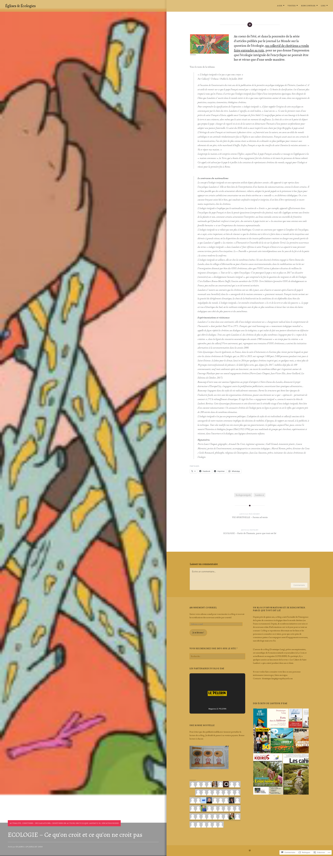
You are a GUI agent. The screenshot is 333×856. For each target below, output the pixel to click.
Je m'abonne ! (198, 632)
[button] (260, 718)
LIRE (323, 5)
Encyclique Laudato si (88, 823)
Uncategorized (110, 823)
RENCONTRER (308, 5)
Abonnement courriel (203, 607)
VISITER (292, 5)
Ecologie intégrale (243, 495)
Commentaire (299, 585)
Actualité (15, 823)
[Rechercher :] (217, 656)
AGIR (279, 5)
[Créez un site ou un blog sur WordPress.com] (250, 850)
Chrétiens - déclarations (36, 823)
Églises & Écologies (20, 5)
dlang (20, 846)
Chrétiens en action (63, 823)
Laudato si (259, 495)
